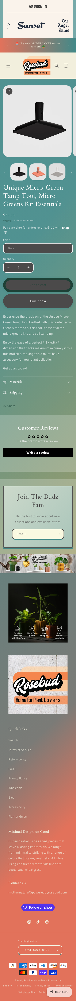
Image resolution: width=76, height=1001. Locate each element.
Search (13, 740)
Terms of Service (19, 750)
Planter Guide (17, 816)
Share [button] (11, 406)
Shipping (7, 220)
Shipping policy (26, 992)
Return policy (17, 759)
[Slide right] (71, 173)
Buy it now (38, 301)
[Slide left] (4, 173)
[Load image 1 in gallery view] (18, 171)
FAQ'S (12, 769)
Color (6, 240)
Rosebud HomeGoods (36, 980)
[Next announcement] (68, 45)
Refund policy (23, 985)
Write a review (37, 452)
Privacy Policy (17, 778)
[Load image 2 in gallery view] (37, 171)
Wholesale (15, 787)
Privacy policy (42, 985)
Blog (11, 797)
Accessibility (16, 807)
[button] (8, 65)
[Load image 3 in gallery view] (57, 171)
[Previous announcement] (7, 45)
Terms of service (63, 985)
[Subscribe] (59, 534)
